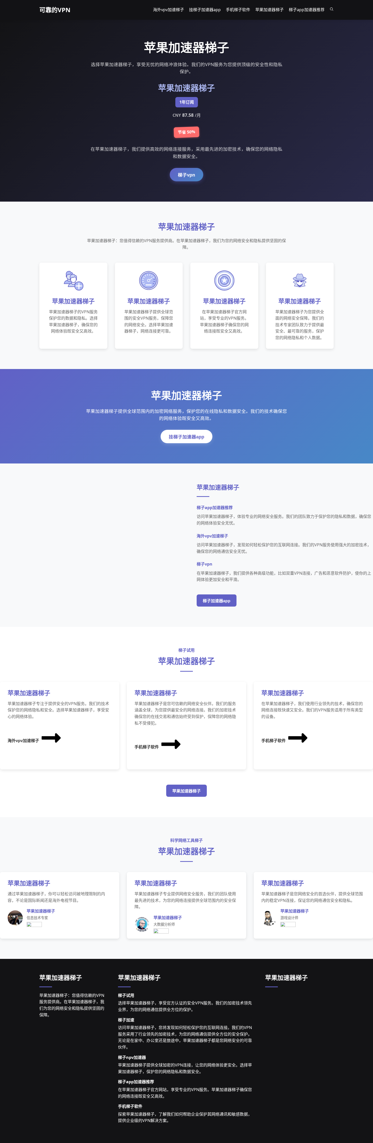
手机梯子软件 (146, 747)
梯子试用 (126, 995)
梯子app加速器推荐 (136, 1081)
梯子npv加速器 (132, 1057)
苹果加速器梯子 (186, 791)
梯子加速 (126, 1020)
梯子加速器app (216, 601)
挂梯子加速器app (186, 436)
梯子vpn (186, 175)
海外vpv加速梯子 (23, 741)
